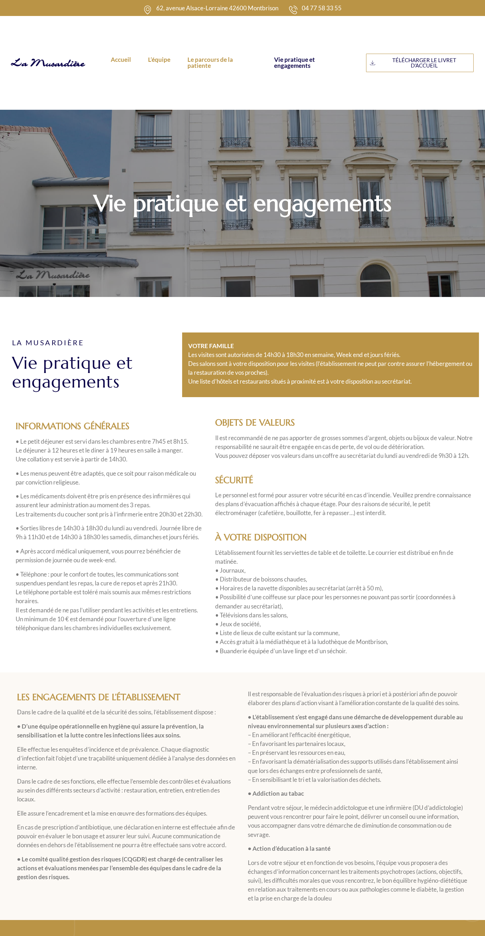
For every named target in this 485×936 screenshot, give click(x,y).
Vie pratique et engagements (294, 62)
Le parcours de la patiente (210, 62)
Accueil (121, 59)
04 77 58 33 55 (322, 8)
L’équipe (159, 59)
